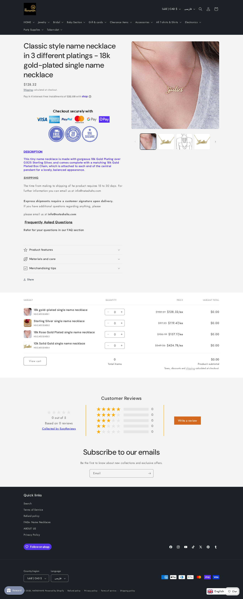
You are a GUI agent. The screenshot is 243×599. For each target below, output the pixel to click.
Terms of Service (33, 510)
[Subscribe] (149, 473)
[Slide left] (135, 142)
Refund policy (31, 516)
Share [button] (30, 279)
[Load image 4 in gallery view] (202, 142)
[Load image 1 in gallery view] (148, 142)
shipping (190, 368)
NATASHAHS (38, 590)
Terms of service (108, 590)
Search (28, 503)
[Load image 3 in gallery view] (184, 142)
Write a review (187, 420)
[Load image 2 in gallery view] (166, 142)
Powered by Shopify (54, 590)
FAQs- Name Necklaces (37, 522)
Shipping (28, 89)
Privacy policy (90, 590)
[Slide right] (215, 142)
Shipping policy (127, 590)
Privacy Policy (32, 535)
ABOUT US (30, 528)
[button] (29, 22)
